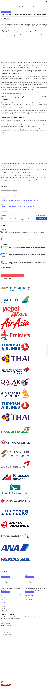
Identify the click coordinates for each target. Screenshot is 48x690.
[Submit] (12, 567)
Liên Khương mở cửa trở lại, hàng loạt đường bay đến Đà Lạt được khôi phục (26, 232)
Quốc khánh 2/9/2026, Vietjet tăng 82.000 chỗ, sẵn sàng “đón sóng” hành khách (27, 240)
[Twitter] (12, 271)
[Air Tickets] (24, 1)
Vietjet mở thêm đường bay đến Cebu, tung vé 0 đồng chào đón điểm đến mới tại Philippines (27, 263)
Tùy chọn (44, 215)
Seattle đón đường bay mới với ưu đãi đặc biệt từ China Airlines (19, 200)
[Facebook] (35, 271)
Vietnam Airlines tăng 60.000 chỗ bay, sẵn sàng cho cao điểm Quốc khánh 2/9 (26, 247)
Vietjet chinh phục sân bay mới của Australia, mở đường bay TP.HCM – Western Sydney (26, 255)
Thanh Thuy (6, 18)
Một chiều (3, 215)
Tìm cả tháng (38, 215)
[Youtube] (12, 275)
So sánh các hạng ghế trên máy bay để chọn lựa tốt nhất (17, 206)
